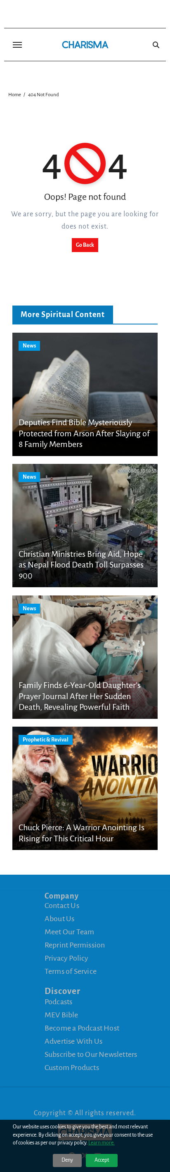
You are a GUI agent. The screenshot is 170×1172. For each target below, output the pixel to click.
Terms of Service (71, 971)
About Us (60, 919)
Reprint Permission (75, 945)
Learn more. (101, 1143)
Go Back (85, 245)
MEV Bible (61, 1015)
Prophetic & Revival (45, 740)
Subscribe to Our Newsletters (91, 1054)
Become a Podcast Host (82, 1028)
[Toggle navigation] (17, 44)
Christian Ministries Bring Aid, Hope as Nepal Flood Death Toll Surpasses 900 (81, 564)
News (29, 346)
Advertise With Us (73, 1041)
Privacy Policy (67, 958)
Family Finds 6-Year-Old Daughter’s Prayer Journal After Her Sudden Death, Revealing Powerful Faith (80, 696)
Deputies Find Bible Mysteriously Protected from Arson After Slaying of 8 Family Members (84, 433)
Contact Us (62, 905)
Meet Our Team (69, 932)
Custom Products (72, 1067)
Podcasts (59, 1002)
